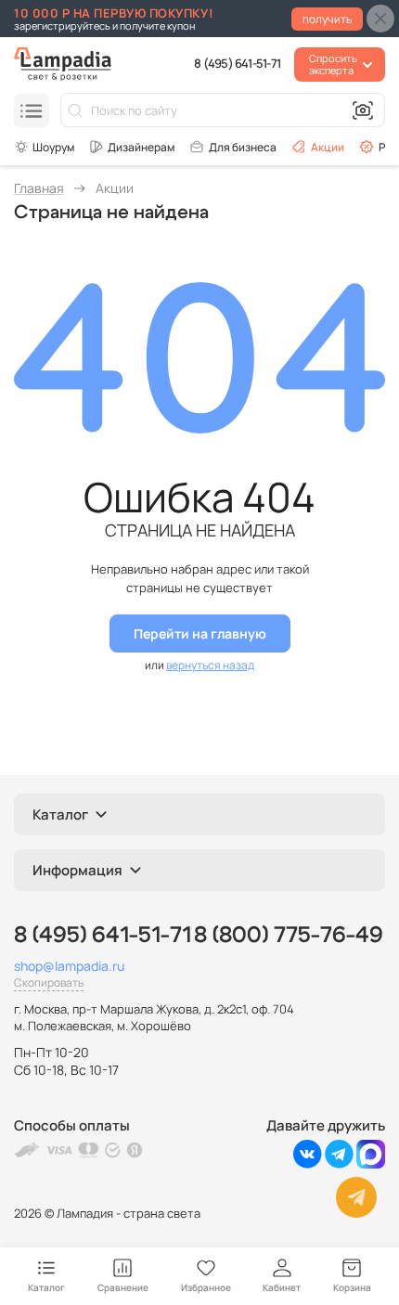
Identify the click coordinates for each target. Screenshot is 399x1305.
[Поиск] (75, 110)
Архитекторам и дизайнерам (131, 146)
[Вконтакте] (307, 1163)
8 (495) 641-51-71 (237, 63)
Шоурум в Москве (44, 146)
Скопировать (49, 982)
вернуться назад (210, 665)
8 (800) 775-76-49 (288, 935)
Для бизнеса (243, 147)
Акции (327, 147)
